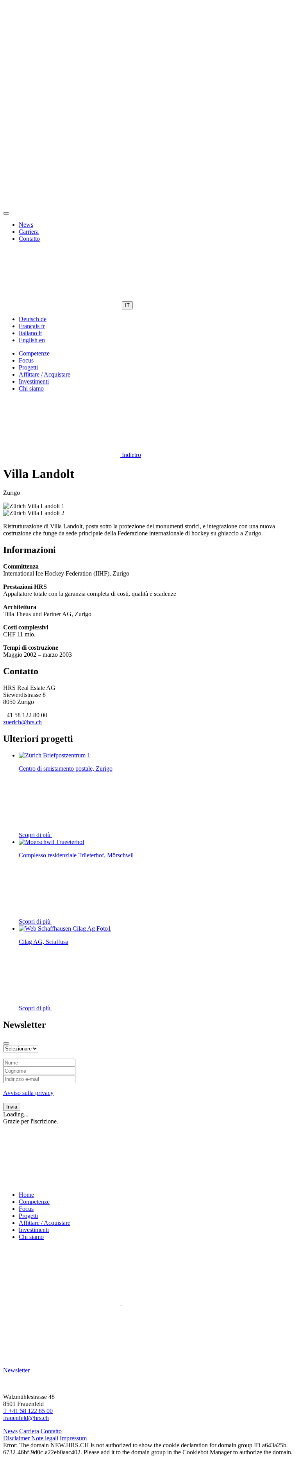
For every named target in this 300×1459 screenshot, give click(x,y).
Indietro (130, 454)
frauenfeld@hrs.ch (26, 1418)
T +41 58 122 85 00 (28, 1410)
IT (127, 305)
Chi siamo (31, 388)
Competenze (34, 353)
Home (26, 1194)
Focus (26, 360)
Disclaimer (16, 1438)
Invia (11, 1107)
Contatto (29, 238)
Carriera (29, 231)
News (26, 224)
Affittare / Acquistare (44, 374)
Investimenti (34, 381)
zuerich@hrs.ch (22, 722)
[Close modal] (6, 1043)
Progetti (28, 367)
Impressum (73, 1438)
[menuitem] (32, 319)
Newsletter (16, 1370)
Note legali (44, 1438)
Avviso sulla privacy (28, 1092)
